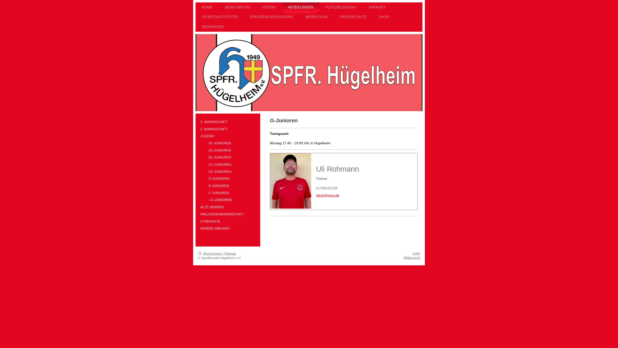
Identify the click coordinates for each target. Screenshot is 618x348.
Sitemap (230, 253)
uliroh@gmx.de (327, 195)
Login (416, 253)
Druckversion (212, 253)
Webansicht (412, 258)
